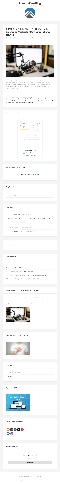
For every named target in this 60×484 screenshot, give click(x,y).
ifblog (7, 267)
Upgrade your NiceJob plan (30, 153)
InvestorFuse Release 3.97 (13, 227)
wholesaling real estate (27, 102)
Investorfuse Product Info (13, 372)
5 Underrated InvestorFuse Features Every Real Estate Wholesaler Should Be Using (28, 218)
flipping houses (33, 99)
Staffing (30, 97)
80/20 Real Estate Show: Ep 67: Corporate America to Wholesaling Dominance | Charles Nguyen (28, 31)
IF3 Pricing (9, 376)
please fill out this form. (19, 299)
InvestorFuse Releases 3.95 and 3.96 (16, 231)
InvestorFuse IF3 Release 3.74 (19, 267)
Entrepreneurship (16, 97)
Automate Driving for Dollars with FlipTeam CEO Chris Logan (30, 275)
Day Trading (26, 99)
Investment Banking (11, 100)
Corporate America (17, 99)
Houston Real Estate (43, 99)
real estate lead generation (29, 100)
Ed (7, 279)
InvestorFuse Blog (30, 3)
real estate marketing (42, 100)
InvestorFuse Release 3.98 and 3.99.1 (16, 224)
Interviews (24, 97)
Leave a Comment (28, 37)
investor (19, 100)
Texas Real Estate (16, 102)
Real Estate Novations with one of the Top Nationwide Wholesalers (32, 264)
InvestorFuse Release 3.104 (13, 214)
